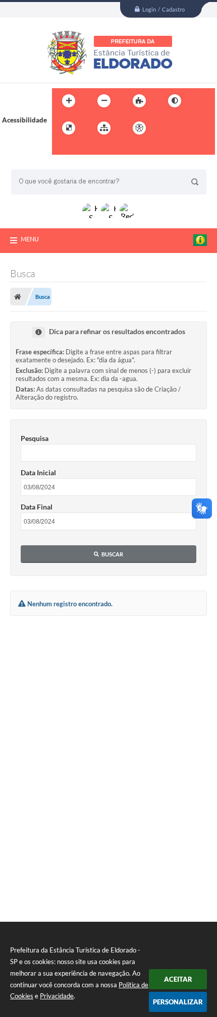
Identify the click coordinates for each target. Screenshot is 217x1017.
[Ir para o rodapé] (84, 149)
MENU (30, 238)
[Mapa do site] (104, 128)
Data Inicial (38, 472)
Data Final (36, 506)
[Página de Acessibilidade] (139, 128)
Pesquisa (34, 438)
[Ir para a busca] (62, 149)
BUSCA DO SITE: (41, 164)
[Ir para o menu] (190, 128)
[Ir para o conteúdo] (168, 128)
